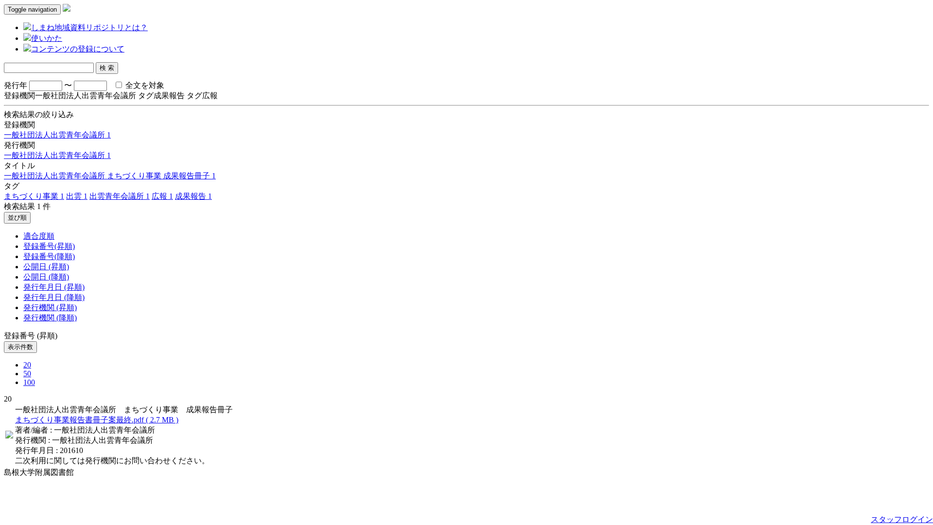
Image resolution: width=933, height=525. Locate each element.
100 (29, 382)
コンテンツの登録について (77, 49)
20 (27, 365)
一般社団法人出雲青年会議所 (57, 135)
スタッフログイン (902, 519)
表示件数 (20, 346)
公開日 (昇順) (46, 266)
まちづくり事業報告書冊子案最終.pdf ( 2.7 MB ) (96, 420)
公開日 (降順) (46, 277)
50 (27, 373)
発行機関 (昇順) (50, 307)
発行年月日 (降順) (54, 297)
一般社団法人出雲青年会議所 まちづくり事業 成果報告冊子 (110, 176)
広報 (162, 196)
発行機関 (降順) (50, 318)
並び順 (17, 217)
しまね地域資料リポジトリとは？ (89, 27)
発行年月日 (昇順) (54, 287)
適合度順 (38, 236)
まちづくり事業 (34, 196)
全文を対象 (143, 85)
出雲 (76, 196)
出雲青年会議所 (119, 196)
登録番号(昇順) (49, 246)
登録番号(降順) (49, 256)
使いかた (46, 38)
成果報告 (193, 196)
